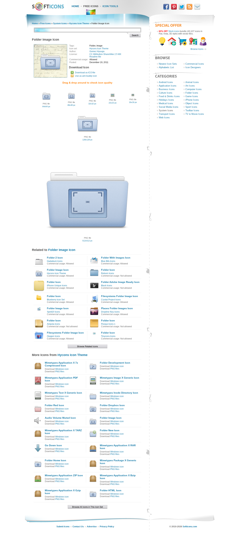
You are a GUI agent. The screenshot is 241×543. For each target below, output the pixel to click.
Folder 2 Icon (55, 257)
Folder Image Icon (61, 250)
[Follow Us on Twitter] (181, 9)
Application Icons (167, 85)
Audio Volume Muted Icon (60, 417)
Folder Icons (191, 92)
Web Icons (164, 117)
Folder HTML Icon (110, 490)
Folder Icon (108, 269)
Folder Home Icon (55, 460)
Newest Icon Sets (168, 64)
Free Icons (90, 6)
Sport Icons (191, 107)
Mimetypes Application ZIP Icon (64, 475)
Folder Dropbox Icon (112, 405)
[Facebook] (166, 9)
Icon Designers (193, 67)
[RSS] (189, 9)
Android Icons (166, 82)
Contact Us (78, 526)
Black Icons (106, 285)
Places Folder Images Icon (117, 308)
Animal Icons (192, 82)
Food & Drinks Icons (169, 96)
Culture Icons (165, 92)
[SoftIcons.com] (48, 9)
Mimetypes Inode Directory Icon (119, 392)
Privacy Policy (107, 526)
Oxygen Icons (53, 336)
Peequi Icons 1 (108, 324)
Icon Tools (110, 6)
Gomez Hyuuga (96, 51)
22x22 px (113, 103)
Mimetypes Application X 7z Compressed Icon (61, 364)
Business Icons (167, 89)
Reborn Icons (107, 273)
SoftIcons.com (190, 526)
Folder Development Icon (115, 362)
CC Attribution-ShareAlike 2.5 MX (105, 54)
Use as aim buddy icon (86, 76)
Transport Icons (167, 114)
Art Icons (190, 85)
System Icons (60, 23)
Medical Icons (166, 103)
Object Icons (191, 103)
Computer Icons (193, 89)
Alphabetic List (166, 67)
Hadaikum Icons (54, 261)
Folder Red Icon (54, 405)
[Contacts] (197, 9)
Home (75, 6)
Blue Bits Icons (108, 261)
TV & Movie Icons (194, 114)
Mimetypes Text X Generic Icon (63, 392)
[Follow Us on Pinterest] (173, 9)
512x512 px (87, 241)
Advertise (92, 526)
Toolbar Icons (192, 110)
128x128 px (87, 140)
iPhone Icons (192, 100)
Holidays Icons (166, 100)
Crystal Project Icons (111, 299)
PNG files (59, 371)
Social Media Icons (168, 107)
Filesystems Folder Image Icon (119, 296)
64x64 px (46, 106)
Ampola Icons (53, 324)
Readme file (95, 56)
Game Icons (191, 96)
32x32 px (92, 104)
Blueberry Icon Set (56, 299)
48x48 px (71, 105)
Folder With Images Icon (115, 257)
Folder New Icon (109, 430)
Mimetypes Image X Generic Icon (119, 377)
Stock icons (173, 31)
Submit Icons (63, 526)
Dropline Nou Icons (110, 312)
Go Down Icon (53, 445)
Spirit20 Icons (53, 312)
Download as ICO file (85, 72)
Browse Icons (197, 49)
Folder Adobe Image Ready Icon (120, 282)
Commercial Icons (194, 64)
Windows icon (62, 369)
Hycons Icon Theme (79, 23)
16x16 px (133, 102)
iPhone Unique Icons (57, 285)
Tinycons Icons (108, 336)
